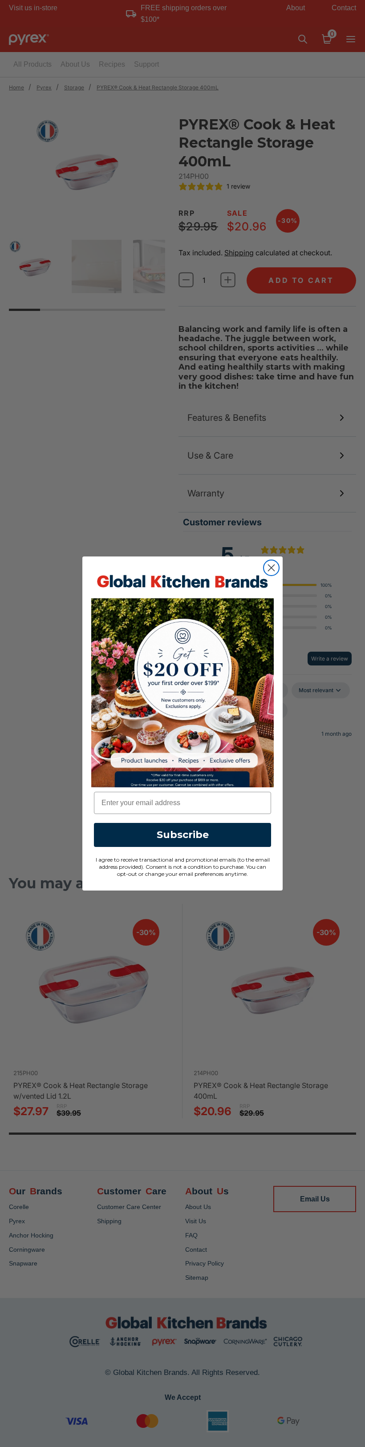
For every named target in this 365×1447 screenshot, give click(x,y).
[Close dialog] (271, 568)
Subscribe (183, 835)
